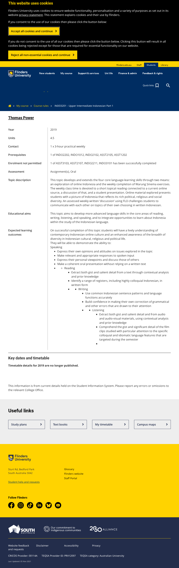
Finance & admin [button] (127, 73)
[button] (151, 85)
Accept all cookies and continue (32, 31)
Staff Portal (70, 478)
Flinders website (73, 473)
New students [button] (47, 73)
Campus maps (146, 424)
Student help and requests (24, 482)
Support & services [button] (88, 73)
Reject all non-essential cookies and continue (40, 55)
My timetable (104, 424)
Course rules (41, 105)
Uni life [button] (109, 73)
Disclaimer (42, 545)
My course (22, 105)
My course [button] (66, 73)
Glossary (69, 469)
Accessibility (71, 545)
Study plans (19, 424)
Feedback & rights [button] (152, 73)
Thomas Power (21, 118)
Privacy (96, 545)
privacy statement (31, 15)
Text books (60, 424)
